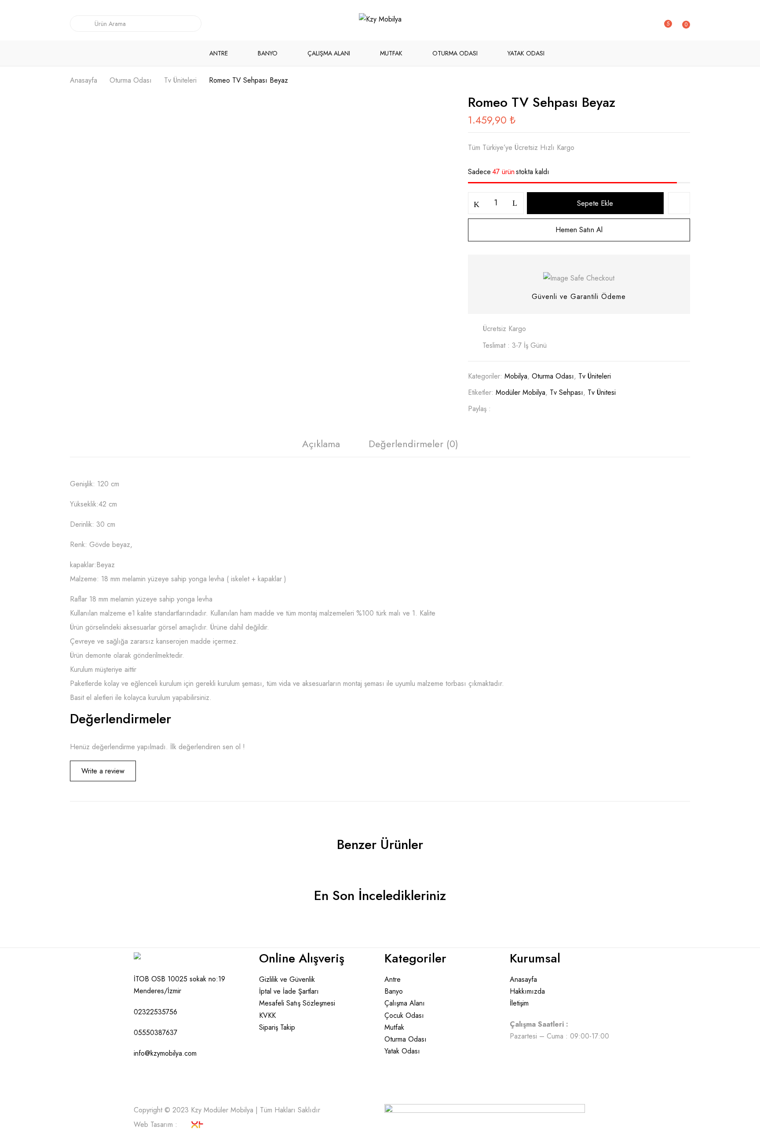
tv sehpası (566, 392)
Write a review (102, 771)
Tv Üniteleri (180, 80)
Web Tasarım (153, 1124)
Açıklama (321, 444)
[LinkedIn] (530, 409)
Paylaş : (479, 409)
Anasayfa (83, 80)
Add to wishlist (679, 203)
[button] (684, 25)
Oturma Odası (131, 80)
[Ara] (79, 23)
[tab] (321, 446)
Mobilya (515, 376)
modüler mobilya (520, 392)
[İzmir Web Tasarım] (193, 1127)
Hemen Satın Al (579, 230)
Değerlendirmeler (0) (413, 444)
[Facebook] (502, 409)
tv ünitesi (602, 392)
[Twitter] (516, 409)
